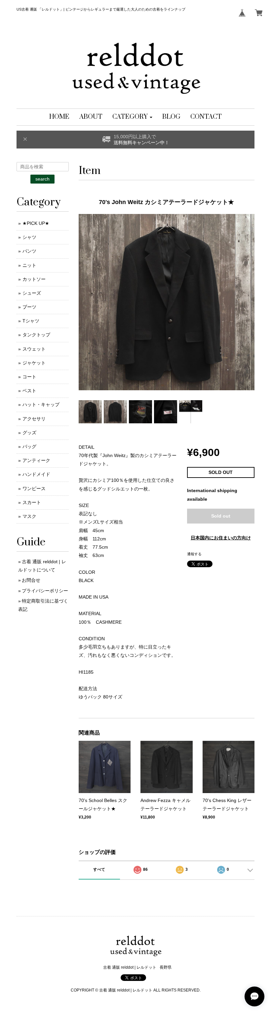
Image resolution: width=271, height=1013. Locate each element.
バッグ (29, 446)
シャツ (29, 237)
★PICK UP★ (35, 223)
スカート (31, 502)
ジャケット (34, 362)
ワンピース (34, 488)
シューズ (31, 293)
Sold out (220, 516)
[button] (132, 117)
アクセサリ (34, 418)
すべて (99, 869)
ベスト (29, 390)
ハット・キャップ (40, 404)
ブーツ (29, 307)
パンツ (29, 251)
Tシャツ (30, 320)
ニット (29, 265)
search (42, 179)
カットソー (34, 279)
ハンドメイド (36, 474)
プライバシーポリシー (45, 590)
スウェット (34, 349)
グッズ (29, 432)
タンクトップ (36, 334)
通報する (194, 554)
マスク (29, 516)
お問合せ (31, 580)
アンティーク (36, 460)
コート (29, 376)
